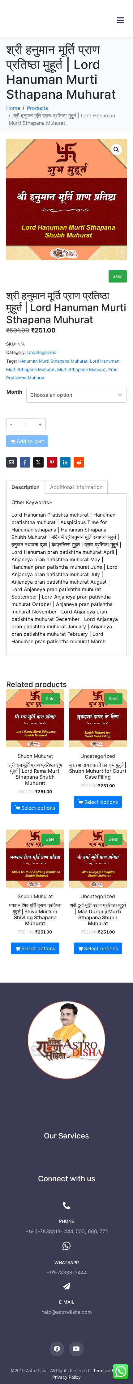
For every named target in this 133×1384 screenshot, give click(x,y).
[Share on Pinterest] (52, 462)
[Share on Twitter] (38, 462)
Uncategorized (41, 352)
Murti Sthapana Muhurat (81, 369)
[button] (116, 149)
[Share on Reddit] (79, 462)
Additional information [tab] (76, 487)
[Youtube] (76, 1348)
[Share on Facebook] (25, 462)
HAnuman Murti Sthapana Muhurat (53, 361)
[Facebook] (56, 1348)
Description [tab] (25, 487)
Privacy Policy (66, 1377)
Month (14, 392)
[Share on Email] (11, 462)
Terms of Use (106, 1370)
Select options (38, 808)
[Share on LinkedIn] (65, 462)
